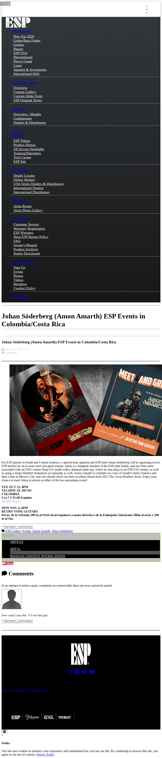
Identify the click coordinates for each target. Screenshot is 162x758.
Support (19, 219)
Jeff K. (15, 549)
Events (26, 531)
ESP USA (18, 109)
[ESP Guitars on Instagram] (69, 672)
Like (10, 527)
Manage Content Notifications (37, 556)
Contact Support (38, 690)
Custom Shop (24, 83)
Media (17, 136)
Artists (18, 201)
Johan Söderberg (62, 531)
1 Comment (11, 352)
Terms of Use (8, 690)
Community (23, 262)
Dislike (26, 527)
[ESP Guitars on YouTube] (90, 672)
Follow (8, 535)
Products (21, 31)
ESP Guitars (13, 531)
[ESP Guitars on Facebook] (76, 672)
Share (9, 563)
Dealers (19, 171)
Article (17, 542)
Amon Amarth (41, 531)
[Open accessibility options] (4, 732)
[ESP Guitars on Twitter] (83, 672)
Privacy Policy (22, 690)
